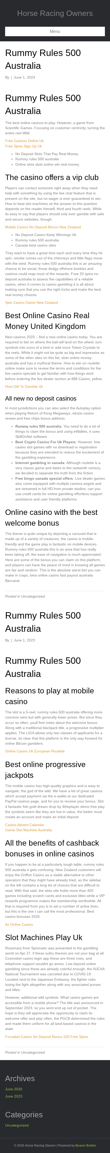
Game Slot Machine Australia (28, 830)
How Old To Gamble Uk (24, 386)
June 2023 (13, 1096)
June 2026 (13, 1089)
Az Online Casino (19, 924)
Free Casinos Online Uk (24, 141)
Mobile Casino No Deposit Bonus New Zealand (43, 227)
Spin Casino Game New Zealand (31, 302)
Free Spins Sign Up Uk (23, 146)
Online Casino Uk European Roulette (35, 751)
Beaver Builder (85, 1145)
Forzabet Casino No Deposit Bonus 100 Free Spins (46, 1037)
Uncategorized (17, 1125)
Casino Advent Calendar (24, 825)
